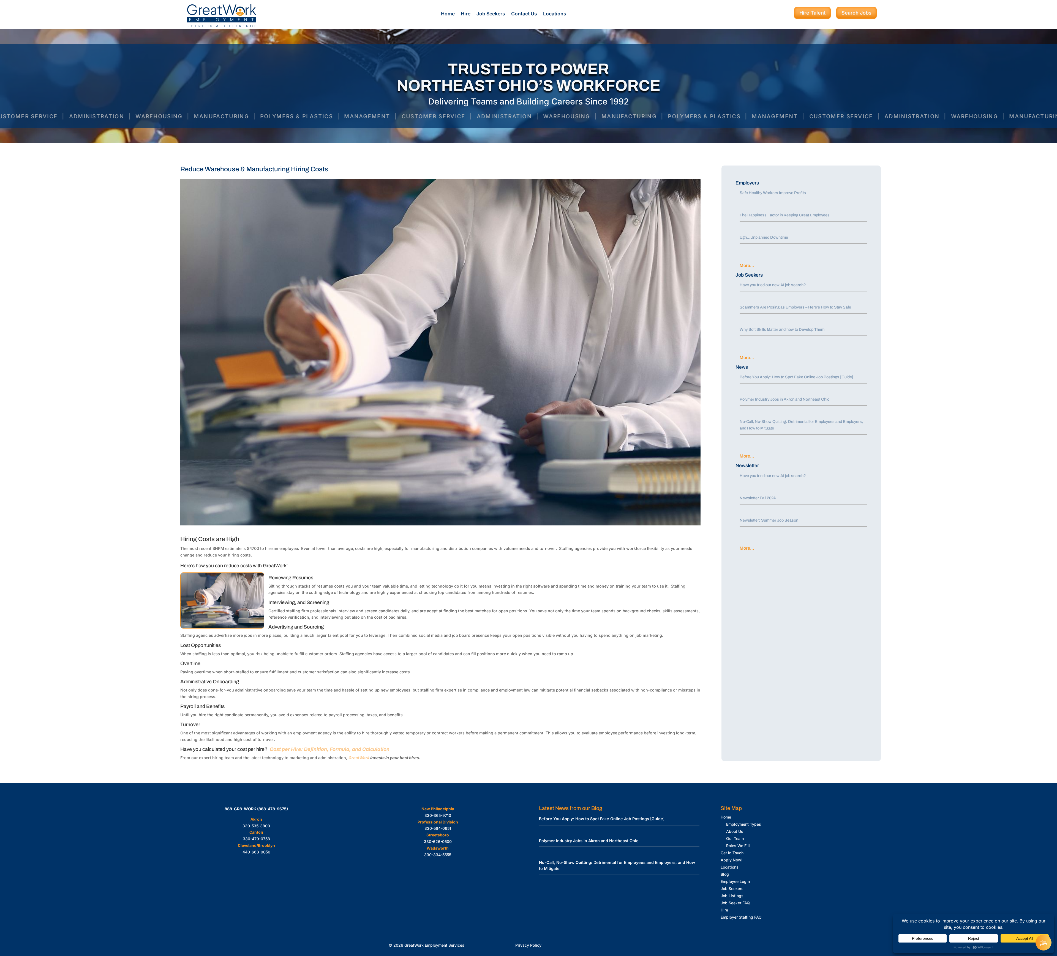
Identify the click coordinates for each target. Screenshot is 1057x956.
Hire (465, 14)
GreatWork (358, 757)
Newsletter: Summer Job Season (769, 520)
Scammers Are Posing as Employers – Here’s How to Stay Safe (795, 307)
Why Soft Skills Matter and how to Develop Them (782, 329)
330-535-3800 (256, 825)
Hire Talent (812, 13)
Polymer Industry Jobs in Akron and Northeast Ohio (784, 399)
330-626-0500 (438, 841)
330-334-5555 (437, 854)
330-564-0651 (437, 828)
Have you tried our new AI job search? (773, 285)
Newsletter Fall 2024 (758, 498)
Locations (554, 14)
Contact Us (524, 14)
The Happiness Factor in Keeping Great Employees (785, 215)
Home (448, 14)
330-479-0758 (256, 838)
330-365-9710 (437, 815)
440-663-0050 (256, 852)
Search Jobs (856, 13)
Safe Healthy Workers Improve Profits (773, 193)
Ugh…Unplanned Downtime (764, 237)
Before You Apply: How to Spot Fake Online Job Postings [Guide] (796, 377)
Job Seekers (490, 14)
